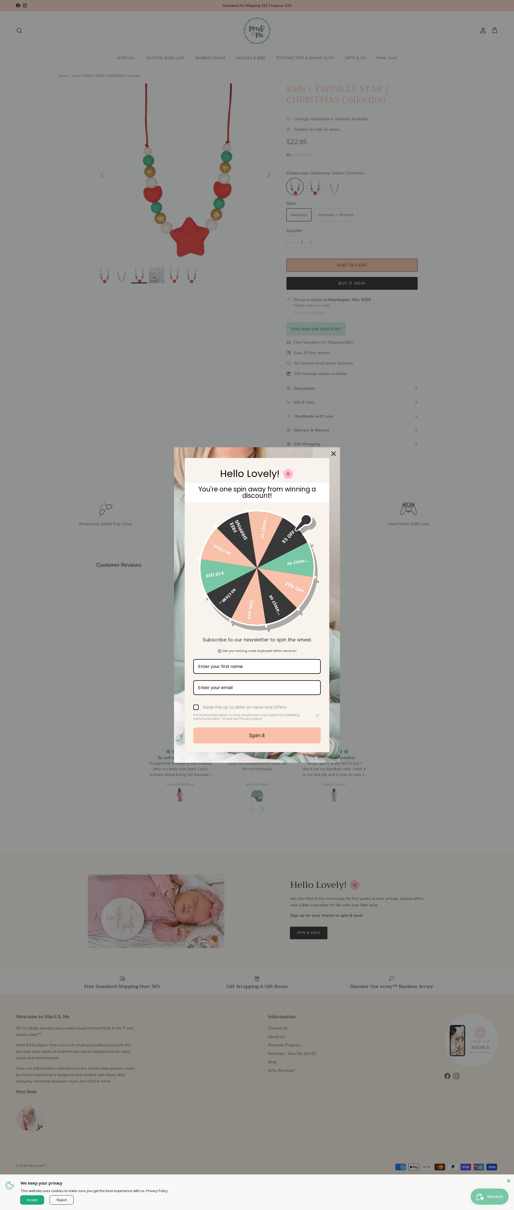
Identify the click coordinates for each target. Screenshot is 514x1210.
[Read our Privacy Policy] (317, 715)
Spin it (257, 735)
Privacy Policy (157, 1190)
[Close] (508, 1179)
